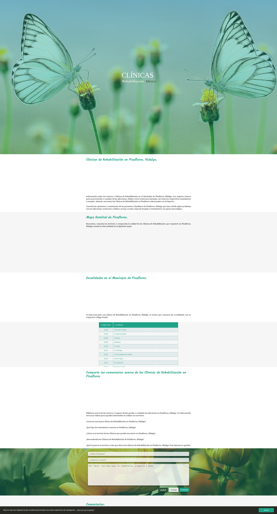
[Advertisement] (138, 178)
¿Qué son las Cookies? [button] (85, 510)
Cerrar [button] (266, 510)
